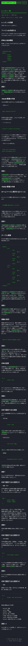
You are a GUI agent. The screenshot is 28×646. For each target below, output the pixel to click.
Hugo (20, 639)
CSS (17, 17)
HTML (3, 17)
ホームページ (10, 17)
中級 (21, 17)
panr (20, 641)
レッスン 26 (6, 11)
